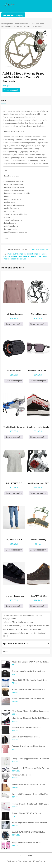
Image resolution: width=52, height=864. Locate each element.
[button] (45, 34)
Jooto (29, 856)
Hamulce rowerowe (22, 24)
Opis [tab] (3, 100)
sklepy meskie (29, 256)
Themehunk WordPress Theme (31, 861)
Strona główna (7, 24)
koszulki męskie (34, 254)
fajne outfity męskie (17, 254)
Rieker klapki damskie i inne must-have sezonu (23, 629)
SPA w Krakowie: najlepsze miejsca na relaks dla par (26, 626)
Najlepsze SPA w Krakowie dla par (18, 622)
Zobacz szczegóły (11, 90)
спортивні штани (18, 259)
